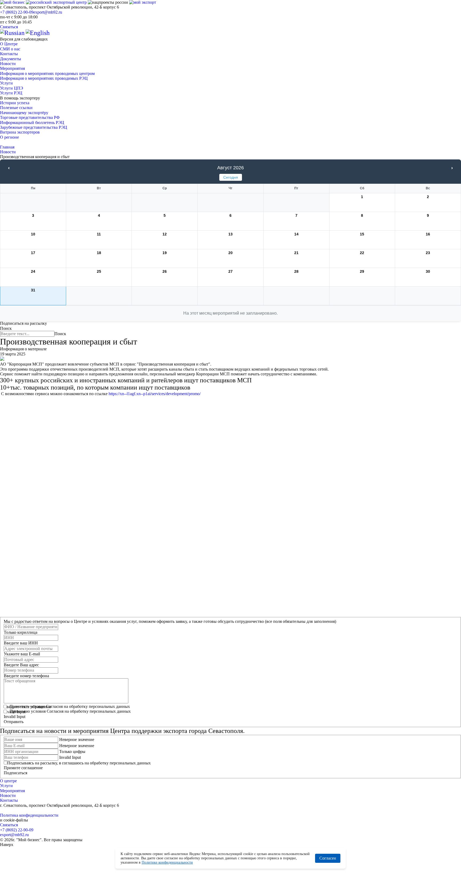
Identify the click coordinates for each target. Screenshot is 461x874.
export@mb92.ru (47, 12)
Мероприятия (12, 68)
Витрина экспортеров (20, 132)
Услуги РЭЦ (11, 93)
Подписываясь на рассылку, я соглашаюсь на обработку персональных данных (79, 763)
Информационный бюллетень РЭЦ (32, 122)
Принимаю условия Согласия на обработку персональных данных (70, 711)
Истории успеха (14, 103)
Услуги (6, 83)
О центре (8, 781)
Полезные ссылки (16, 107)
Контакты (9, 53)
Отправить (13, 721)
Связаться (9, 27)
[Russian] (12, 33)
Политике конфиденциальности (167, 862)
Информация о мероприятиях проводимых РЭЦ (44, 78)
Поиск (6, 328)
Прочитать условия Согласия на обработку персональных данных (70, 706)
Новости (8, 63)
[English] (38, 33)
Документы (10, 59)
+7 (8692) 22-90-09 (16, 12)
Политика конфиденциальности (29, 815)
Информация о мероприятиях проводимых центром (47, 73)
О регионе (9, 137)
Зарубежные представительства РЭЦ (33, 127)
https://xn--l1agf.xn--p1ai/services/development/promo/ (155, 393)
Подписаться (15, 773)
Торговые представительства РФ (30, 117)
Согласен (327, 858)
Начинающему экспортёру (24, 112)
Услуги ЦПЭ (11, 88)
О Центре (9, 44)
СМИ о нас (10, 49)
